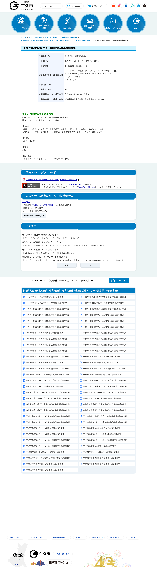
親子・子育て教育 (44, 27)
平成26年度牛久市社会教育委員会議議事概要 (101, 464)
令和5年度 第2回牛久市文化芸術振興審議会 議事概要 (105, 333)
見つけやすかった (32, 238)
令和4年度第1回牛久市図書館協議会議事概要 (101, 357)
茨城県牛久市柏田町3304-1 (43, 205)
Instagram (119, 6)
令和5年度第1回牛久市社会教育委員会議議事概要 (46, 339)
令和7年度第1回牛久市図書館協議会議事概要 (44, 297)
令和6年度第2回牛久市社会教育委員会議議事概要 (103, 321)
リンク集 (132, 537)
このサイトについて (36, 537)
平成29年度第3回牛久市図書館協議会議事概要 (45, 434)
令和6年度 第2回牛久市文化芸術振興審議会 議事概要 (48, 321)
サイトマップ (114, 537)
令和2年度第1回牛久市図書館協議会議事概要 (44, 386)
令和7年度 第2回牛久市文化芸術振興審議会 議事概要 (105, 309)
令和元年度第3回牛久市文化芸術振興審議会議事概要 (48, 398)
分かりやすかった (32, 245)
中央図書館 (26, 202)
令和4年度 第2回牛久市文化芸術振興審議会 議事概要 (105, 345)
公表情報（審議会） (52, 37)
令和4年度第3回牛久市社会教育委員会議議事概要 (46, 345)
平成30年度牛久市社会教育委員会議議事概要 (101, 428)
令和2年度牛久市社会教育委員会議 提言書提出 (102, 375)
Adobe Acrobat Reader (75, 184)
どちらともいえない (52, 238)
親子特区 (59, 562)
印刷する (121, 280)
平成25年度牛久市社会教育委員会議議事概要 (44, 470)
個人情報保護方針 (59, 537)
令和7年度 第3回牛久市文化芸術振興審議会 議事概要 (48, 309)
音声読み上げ (97, 6)
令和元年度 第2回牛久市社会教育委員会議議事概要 (48, 410)
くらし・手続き (21, 28)
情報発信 (38, 37)
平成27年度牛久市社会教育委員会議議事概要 (44, 464)
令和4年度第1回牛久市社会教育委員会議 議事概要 (47, 357)
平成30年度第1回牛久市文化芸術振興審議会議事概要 (105, 422)
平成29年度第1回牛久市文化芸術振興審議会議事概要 (48, 446)
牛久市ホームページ (22, 6)
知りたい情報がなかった (94, 245)
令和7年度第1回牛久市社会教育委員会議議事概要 (103, 315)
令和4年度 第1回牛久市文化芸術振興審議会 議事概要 (105, 351)
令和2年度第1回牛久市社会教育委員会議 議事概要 (104, 380)
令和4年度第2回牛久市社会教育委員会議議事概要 (46, 351)
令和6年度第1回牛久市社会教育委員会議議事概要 (103, 327)
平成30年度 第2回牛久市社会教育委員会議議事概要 (105, 416)
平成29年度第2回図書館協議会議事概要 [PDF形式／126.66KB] (51, 180)
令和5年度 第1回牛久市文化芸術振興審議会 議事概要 (105, 339)
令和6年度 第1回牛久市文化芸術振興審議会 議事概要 (48, 327)
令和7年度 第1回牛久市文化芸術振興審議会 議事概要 (48, 315)
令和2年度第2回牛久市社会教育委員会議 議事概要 (47, 380)
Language (75, 6)
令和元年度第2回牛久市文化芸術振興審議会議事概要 (104, 404)
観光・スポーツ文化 (90, 27)
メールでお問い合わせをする (33, 216)
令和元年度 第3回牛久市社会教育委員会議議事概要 (104, 392)
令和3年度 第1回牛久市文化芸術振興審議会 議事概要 (48, 375)
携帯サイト (96, 537)
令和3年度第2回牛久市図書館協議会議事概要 (44, 363)
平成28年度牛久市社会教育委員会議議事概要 (101, 458)
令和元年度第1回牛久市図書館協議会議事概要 (102, 398)
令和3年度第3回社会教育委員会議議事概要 (100, 363)
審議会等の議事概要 (69, 37)
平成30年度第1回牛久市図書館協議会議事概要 (45, 428)
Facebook (126, 6)
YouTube (113, 6)
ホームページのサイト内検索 (60, 260)
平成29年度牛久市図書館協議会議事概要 (99, 446)
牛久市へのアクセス (62, 554)
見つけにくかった (72, 238)
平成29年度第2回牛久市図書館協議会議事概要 (102, 434)
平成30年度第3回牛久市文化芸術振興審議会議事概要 (48, 416)
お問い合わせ (14, 537)
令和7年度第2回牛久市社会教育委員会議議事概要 (103, 303)
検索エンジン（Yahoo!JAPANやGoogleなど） (95, 260)
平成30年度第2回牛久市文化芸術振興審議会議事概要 (48, 422)
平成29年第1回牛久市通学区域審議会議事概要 (102, 452)
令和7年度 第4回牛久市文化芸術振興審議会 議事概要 (105, 297)
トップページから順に (34, 260)
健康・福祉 (67, 28)
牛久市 (39, 554)
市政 (136, 28)
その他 (121, 260)
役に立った (29, 253)
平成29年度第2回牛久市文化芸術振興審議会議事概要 (105, 440)
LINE (132, 6)
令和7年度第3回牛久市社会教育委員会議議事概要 (46, 303)
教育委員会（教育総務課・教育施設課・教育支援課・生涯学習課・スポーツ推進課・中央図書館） (56, 40)
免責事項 (79, 537)
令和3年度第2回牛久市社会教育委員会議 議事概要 (47, 369)
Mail (138, 6)
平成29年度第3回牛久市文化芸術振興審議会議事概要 (48, 440)
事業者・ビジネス (113, 28)
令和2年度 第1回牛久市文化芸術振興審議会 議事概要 (105, 386)
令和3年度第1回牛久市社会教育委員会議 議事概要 (104, 369)
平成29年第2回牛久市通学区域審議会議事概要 (45, 452)
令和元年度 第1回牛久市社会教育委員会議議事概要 (48, 404)
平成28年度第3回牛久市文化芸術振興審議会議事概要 (48, 458)
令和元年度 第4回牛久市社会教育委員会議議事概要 (48, 392)
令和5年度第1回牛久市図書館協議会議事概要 (44, 333)
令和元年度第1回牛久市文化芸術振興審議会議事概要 (104, 410)
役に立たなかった (67, 253)
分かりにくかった (72, 245)
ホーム (23, 37)
